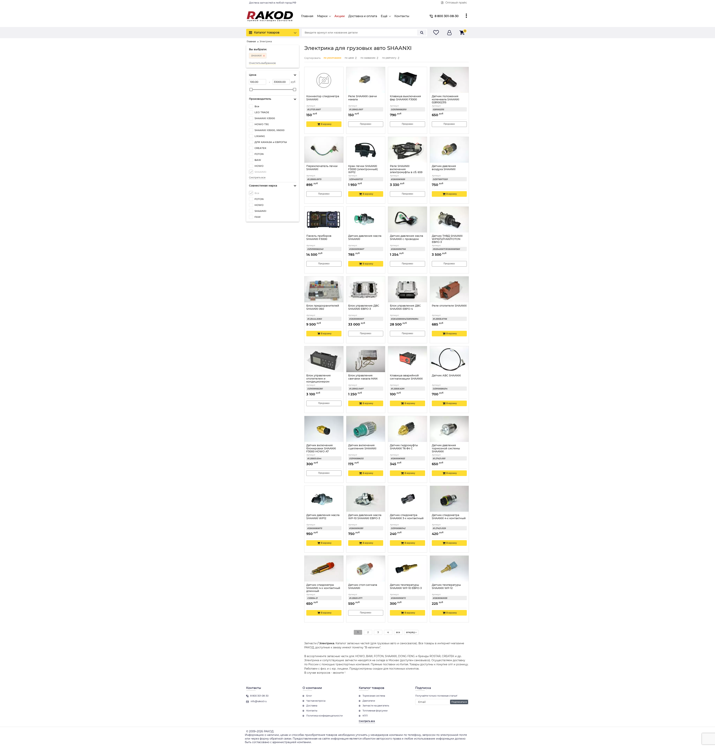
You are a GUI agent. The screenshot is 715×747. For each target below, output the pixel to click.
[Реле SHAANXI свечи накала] (365, 80)
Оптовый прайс (456, 2)
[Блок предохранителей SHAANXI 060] (323, 289)
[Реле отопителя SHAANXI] (449, 289)
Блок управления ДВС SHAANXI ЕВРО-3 (363, 307)
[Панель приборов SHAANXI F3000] (323, 220)
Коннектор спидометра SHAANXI (322, 98)
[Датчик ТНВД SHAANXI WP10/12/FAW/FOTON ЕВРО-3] (449, 220)
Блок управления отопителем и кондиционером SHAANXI (318, 380)
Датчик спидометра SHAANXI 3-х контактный (407, 517)
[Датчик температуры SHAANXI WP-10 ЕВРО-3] (407, 569)
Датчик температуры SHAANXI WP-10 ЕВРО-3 (406, 586)
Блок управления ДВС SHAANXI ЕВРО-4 (405, 307)
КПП (365, 715)
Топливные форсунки (375, 710)
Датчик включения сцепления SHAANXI (362, 447)
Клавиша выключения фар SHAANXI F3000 (405, 98)
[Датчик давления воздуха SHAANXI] (449, 150)
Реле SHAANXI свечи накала (362, 98)
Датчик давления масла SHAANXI (364, 237)
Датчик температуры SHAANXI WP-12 (446, 586)
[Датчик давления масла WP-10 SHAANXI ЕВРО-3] (365, 499)
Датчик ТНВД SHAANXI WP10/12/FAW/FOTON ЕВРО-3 (447, 239)
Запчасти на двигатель (376, 705)
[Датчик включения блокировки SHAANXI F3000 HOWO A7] (323, 429)
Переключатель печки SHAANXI (322, 168)
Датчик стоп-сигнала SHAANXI (362, 586)
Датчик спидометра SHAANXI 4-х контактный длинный (323, 588)
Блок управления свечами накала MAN (362, 377)
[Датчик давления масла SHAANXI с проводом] (407, 220)
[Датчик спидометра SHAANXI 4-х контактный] (449, 499)
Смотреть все (257, 177)
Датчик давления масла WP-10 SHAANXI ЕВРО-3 (364, 517)
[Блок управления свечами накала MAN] (365, 359)
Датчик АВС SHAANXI (446, 375)
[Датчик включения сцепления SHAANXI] (365, 429)
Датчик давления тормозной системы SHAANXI (446, 448)
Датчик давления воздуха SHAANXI (444, 168)
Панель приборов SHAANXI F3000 (318, 237)
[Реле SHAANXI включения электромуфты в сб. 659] (407, 150)
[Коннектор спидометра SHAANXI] (323, 80)
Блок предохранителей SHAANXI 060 (322, 307)
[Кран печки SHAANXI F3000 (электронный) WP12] (365, 150)
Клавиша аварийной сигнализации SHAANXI (406, 377)
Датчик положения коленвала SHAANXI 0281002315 (445, 99)
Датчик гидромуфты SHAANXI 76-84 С (404, 447)
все (398, 632)
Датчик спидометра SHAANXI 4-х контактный (449, 517)
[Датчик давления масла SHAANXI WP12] (323, 499)
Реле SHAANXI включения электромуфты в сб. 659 (406, 169)
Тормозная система (374, 695)
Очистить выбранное (262, 63)
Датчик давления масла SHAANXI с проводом (406, 237)
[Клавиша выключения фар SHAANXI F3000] (407, 80)
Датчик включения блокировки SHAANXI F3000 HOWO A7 (321, 448)
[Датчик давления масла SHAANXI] (365, 220)
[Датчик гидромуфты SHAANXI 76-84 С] (407, 429)
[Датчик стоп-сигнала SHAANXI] (365, 569)
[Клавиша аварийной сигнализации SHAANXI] (407, 359)
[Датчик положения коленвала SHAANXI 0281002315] (449, 80)
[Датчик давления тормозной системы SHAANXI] (449, 429)
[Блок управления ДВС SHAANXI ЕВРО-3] (365, 289)
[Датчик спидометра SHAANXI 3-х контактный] (407, 499)
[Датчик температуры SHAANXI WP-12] (449, 569)
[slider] (251, 89)
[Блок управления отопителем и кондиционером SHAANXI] (323, 359)
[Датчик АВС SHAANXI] (449, 359)
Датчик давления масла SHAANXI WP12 (322, 517)
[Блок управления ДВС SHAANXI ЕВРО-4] (407, 289)
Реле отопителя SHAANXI (449, 305)
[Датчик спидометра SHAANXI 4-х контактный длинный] (323, 569)
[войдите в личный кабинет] (449, 32)
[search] (421, 33)
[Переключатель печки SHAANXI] (323, 150)
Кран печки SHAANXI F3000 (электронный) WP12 (363, 169)
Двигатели (369, 700)
